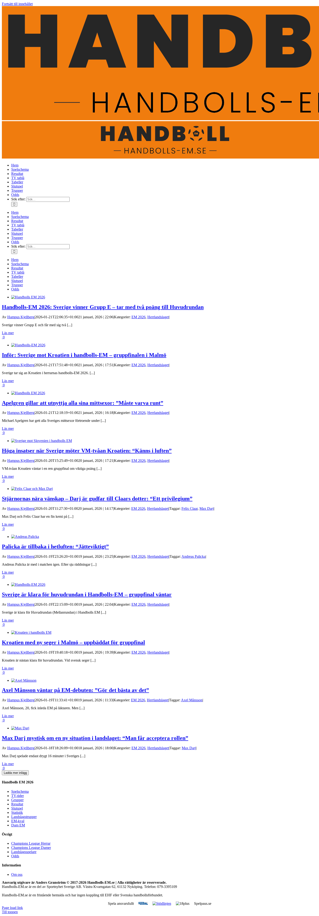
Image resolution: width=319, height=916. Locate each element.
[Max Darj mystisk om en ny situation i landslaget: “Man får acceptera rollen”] (20, 728)
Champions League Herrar (30, 843)
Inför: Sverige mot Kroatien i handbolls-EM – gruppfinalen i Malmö (84, 355)
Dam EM (18, 825)
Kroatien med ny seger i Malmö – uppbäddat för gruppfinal (73, 642)
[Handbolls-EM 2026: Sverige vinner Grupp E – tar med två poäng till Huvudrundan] (28, 297)
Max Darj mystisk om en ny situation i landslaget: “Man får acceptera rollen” (95, 738)
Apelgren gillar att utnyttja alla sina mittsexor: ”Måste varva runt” (82, 403)
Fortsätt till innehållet (17, 4)
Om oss (16, 874)
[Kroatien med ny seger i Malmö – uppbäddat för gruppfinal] (31, 632)
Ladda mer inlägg (15, 773)
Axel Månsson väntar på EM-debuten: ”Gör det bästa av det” (75, 690)
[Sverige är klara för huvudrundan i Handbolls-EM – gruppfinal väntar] (28, 585)
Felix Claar (189, 508)
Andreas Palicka (193, 556)
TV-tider (17, 796)
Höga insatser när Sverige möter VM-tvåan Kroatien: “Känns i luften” (87, 451)
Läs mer (8, 333)
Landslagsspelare (23, 852)
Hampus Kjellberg (20, 317)
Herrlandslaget (158, 317)
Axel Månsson (191, 700)
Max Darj (206, 508)
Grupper (17, 800)
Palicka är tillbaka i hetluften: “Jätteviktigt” (55, 546)
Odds (15, 856)
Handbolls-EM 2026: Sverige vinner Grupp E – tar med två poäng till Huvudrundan (103, 307)
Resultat (17, 804)
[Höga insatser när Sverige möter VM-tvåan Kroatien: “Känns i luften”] (41, 441)
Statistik (17, 813)
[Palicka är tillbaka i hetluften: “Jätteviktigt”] (25, 537)
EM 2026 (138, 317)
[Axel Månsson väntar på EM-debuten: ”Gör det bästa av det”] (23, 680)
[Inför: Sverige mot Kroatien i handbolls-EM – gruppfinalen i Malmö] (28, 345)
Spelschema (20, 791)
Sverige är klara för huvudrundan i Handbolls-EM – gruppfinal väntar (87, 594)
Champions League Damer (31, 848)
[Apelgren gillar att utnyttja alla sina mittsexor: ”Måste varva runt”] (28, 393)
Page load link (12, 908)
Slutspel (17, 808)
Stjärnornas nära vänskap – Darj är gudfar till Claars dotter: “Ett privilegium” (97, 499)
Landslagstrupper (24, 817)
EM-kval (17, 821)
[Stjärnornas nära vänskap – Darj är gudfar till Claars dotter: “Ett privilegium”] (32, 489)
